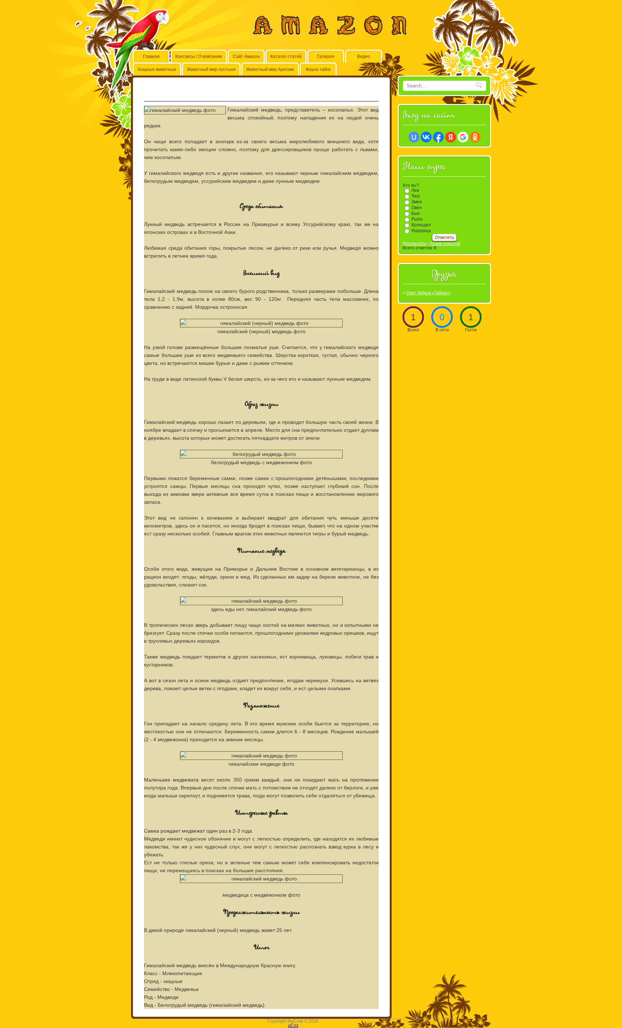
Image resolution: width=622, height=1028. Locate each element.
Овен (416, 207)
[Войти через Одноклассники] (475, 137)
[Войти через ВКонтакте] (426, 137)
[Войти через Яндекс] (450, 137)
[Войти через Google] (463, 137)
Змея (416, 201)
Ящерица (421, 230)
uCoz (293, 1025)
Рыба (417, 219)
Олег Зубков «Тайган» (428, 292)
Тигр (415, 196)
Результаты (415, 243)
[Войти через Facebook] (438, 137)
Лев (415, 190)
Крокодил (421, 224)
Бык (415, 213)
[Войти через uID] (414, 137)
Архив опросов (445, 243)
